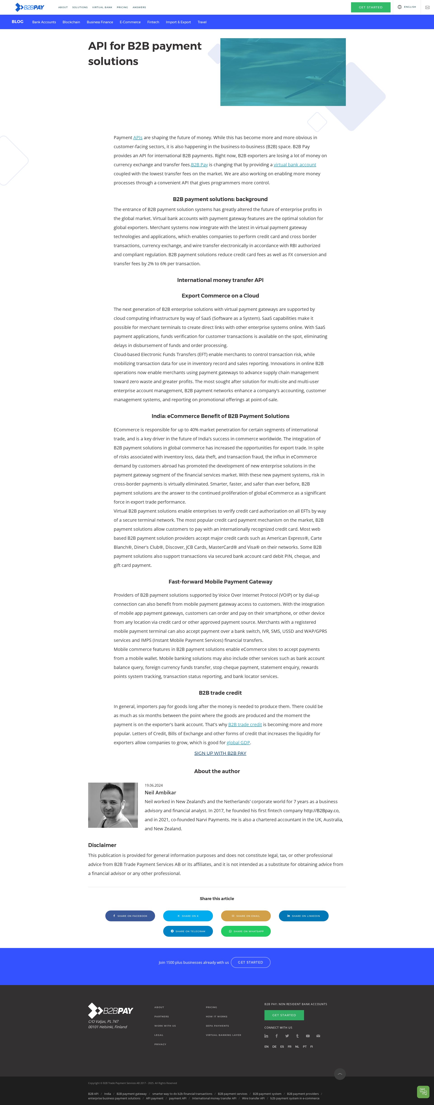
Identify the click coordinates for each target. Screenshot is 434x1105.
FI (311, 1046)
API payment (154, 1098)
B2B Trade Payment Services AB (121, 1083)
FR (289, 1046)
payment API (177, 1098)
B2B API (93, 1094)
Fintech (153, 22)
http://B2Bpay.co (321, 810)
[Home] (32, 7)
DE (274, 1046)
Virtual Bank (102, 7)
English (410, 6)
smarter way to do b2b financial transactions (182, 1094)
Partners (161, 1016)
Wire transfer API (253, 1098)
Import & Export (178, 22)
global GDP (238, 742)
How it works (216, 1016)
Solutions (80, 7)
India (107, 1094)
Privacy (160, 1044)
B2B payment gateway (132, 1094)
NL (297, 1046)
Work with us (165, 1026)
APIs (138, 137)
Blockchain (71, 22)
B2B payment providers (303, 1094)
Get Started (250, 962)
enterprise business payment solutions (114, 1098)
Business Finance (100, 22)
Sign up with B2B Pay (220, 753)
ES (282, 1046)
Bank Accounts (44, 22)
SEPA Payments (217, 1026)
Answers (139, 7)
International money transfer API (214, 1098)
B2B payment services (232, 1094)
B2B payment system (267, 1094)
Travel (202, 22)
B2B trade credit (245, 724)
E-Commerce (130, 22)
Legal (158, 1035)
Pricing (122, 7)
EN (266, 1046)
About (63, 7)
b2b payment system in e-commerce (294, 1098)
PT (305, 1046)
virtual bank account (295, 165)
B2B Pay (199, 165)
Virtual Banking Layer (223, 1035)
